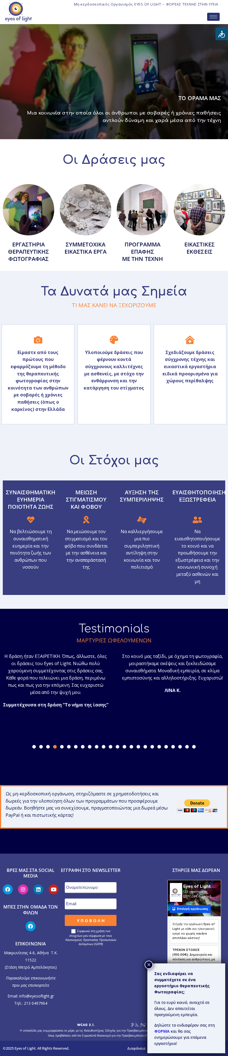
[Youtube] (54, 889)
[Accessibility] (221, 34)
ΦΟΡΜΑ (162, 1031)
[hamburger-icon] (213, 17)
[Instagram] (23, 889)
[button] (34, 747)
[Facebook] (8, 889)
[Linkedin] (38, 889)
